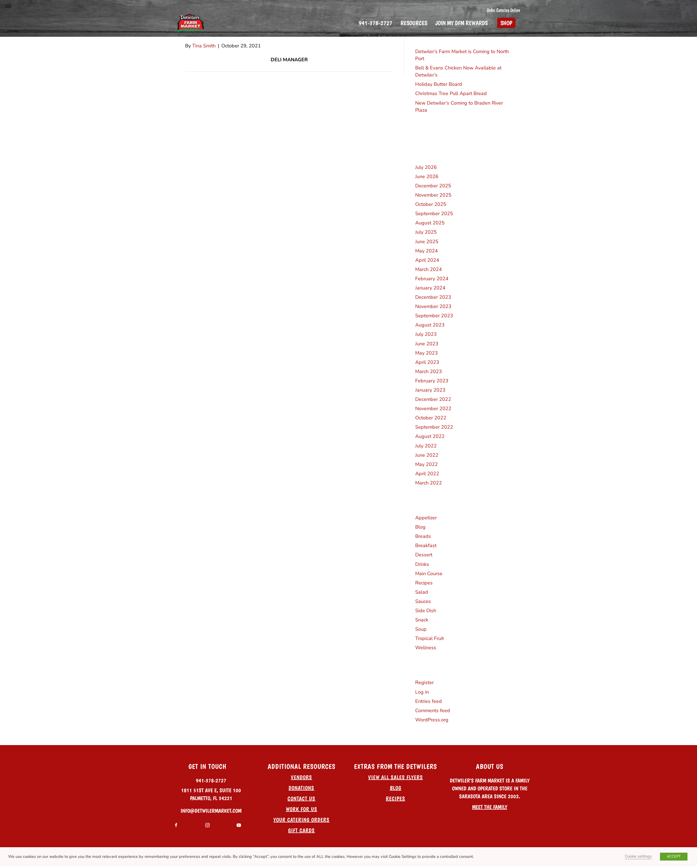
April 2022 (427, 473)
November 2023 (433, 306)
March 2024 (428, 269)
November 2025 (433, 195)
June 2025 (426, 241)
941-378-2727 (211, 780)
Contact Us (301, 798)
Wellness (425, 647)
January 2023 (430, 390)
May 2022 (426, 464)
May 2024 (426, 251)
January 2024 (430, 288)
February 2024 (431, 278)
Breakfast (425, 545)
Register (424, 682)
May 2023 (426, 353)
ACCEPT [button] (674, 856)
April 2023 (427, 362)
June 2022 (426, 455)
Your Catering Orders (301, 819)
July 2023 (426, 334)
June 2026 (426, 176)
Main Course (428, 573)
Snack (421, 620)
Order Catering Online (503, 10)
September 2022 (434, 427)
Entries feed (428, 701)
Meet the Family (489, 807)
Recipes (424, 583)
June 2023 (426, 343)
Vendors (301, 777)
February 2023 (431, 380)
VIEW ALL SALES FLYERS (395, 777)
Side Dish (425, 610)
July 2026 (426, 167)
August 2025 (430, 222)
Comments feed (432, 710)
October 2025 (430, 204)
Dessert (423, 554)
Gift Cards (301, 830)
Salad (421, 592)
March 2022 (428, 483)
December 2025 (433, 185)
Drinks (422, 564)
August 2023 (430, 325)
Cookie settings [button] (638, 856)
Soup (421, 629)
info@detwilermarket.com (211, 810)
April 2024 (427, 260)
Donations (301, 788)
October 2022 (430, 417)
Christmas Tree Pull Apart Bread (451, 93)
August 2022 (430, 436)
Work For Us (301, 809)
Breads (423, 536)
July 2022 (426, 446)
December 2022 (433, 399)
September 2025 (434, 213)
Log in (422, 692)
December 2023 (433, 297)
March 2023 (428, 371)
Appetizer (426, 517)
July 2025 (426, 232)
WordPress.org (431, 719)
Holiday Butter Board (438, 84)
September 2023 (434, 315)
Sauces (423, 601)
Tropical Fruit (429, 638)
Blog (420, 527)
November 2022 (433, 408)
